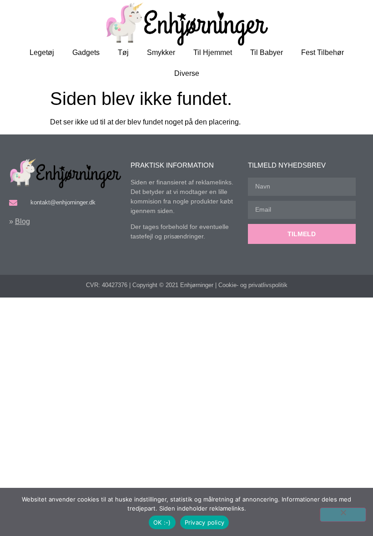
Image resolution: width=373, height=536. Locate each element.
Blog (22, 221)
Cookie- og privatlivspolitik (252, 285)
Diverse (186, 73)
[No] (343, 514)
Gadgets (86, 52)
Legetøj (42, 52)
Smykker (161, 52)
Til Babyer (266, 52)
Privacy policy (205, 522)
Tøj (123, 52)
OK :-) (162, 522)
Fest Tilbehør (322, 52)
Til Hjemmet (212, 52)
